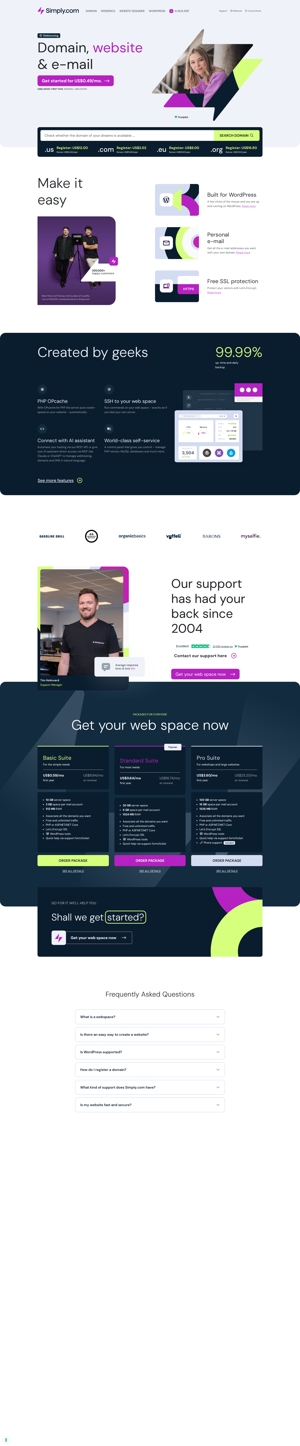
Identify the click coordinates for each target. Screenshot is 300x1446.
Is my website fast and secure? (106, 1105)
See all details (73, 871)
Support (223, 11)
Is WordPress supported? (101, 1052)
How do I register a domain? (103, 1069)
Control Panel (254, 11)
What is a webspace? (97, 1017)
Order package (73, 860)
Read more (249, 206)
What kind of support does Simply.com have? (118, 1087)
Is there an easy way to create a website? (114, 1034)
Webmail (237, 11)
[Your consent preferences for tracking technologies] (6, 1440)
